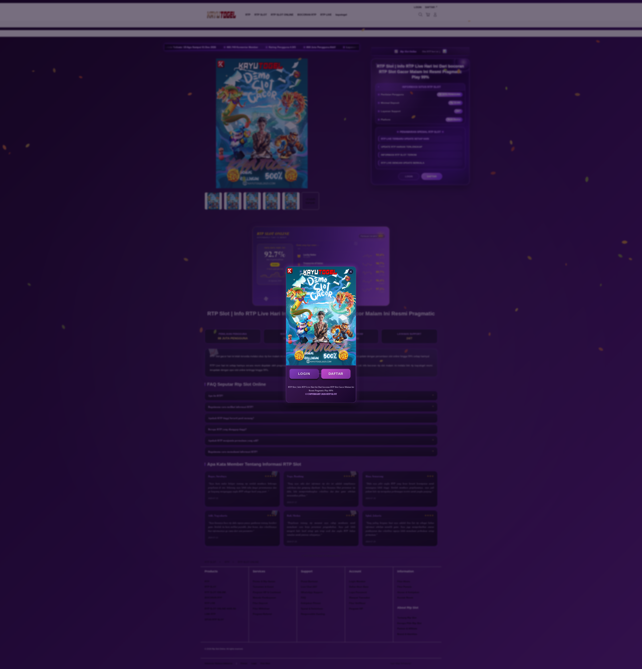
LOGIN (304, 374)
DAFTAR (336, 374)
